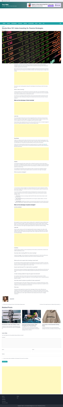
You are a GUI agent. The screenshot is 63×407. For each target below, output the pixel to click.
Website (3, 353)
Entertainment (14, 23)
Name (3, 349)
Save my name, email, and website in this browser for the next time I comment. (15, 358)
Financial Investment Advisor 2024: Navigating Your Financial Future (29, 325)
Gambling (25, 23)
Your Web (5, 4)
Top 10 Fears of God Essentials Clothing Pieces (50, 325)
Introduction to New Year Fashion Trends (10, 324)
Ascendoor (35, 405)
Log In (17, 397)
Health (36, 23)
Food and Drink (31, 23)
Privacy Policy (4, 401)
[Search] (60, 23)
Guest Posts (3, 399)
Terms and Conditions (5, 402)
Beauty (40, 23)
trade (19, 64)
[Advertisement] (31, 15)
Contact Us (3, 397)
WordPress (43, 405)
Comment (4, 337)
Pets (43, 23)
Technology (20, 23)
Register (18, 396)
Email (33, 349)
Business (8, 23)
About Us (3, 396)
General (4, 23)
